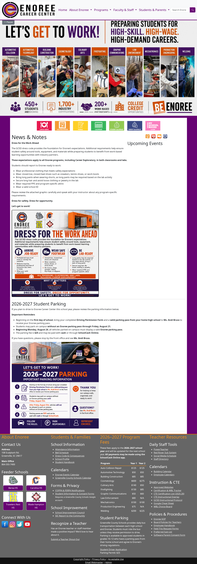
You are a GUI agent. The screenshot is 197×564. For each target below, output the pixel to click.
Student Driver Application (113, 549)
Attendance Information (67, 449)
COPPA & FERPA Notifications (70, 490)
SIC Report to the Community (70, 515)
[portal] (165, 136)
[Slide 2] (86, 112)
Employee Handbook (164, 525)
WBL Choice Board (163, 506)
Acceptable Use (116, 559)
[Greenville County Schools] (147, 136)
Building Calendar (163, 471)
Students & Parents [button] (153, 10)
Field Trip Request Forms (166, 528)
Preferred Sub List (163, 531)
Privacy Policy (99, 559)
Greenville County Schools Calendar (73, 477)
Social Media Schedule (165, 455)
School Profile (62, 459)
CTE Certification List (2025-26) (169, 493)
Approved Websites (163, 487)
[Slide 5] (101, 112)
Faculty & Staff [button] (123, 10)
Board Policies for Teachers (167, 522)
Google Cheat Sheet (164, 503)
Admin (108, 562)
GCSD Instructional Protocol (168, 500)
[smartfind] (153, 136)
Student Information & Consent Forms (74, 493)
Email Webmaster (94, 562)
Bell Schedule (62, 452)
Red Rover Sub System (165, 452)
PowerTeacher (161, 449)
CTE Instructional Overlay (166, 496)
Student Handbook (65, 462)
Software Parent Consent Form (169, 535)
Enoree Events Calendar (67, 474)
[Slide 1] (82, 112)
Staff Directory (161, 459)
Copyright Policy (81, 559)
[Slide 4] (96, 112)
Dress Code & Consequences (69, 455)
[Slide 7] (111, 112)
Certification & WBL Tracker (167, 490)
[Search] (192, 9)
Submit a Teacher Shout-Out (65, 539)
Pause (9, 22)
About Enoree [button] (79, 10)
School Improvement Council (70, 512)
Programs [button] (101, 10)
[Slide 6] (106, 112)
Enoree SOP (160, 519)
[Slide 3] (91, 112)
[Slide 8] (115, 112)
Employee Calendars (164, 474)
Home (62, 10)
